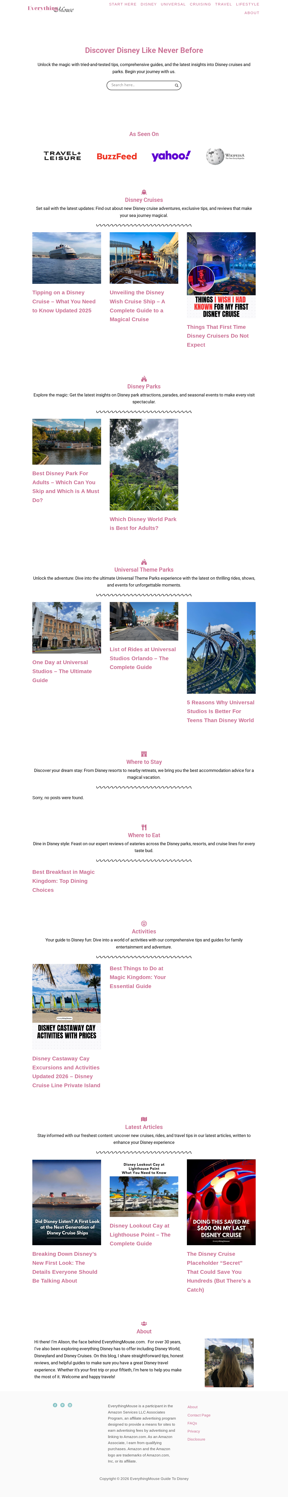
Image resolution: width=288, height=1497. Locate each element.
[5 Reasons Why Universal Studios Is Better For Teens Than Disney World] (221, 648)
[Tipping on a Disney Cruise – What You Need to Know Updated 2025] (66, 258)
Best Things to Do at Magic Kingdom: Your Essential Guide (138, 977)
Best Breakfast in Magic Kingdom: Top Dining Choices (63, 881)
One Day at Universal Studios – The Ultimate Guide (62, 671)
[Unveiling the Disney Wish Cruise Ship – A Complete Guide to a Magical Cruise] (144, 258)
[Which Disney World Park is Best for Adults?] (144, 464)
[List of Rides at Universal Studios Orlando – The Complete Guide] (144, 621)
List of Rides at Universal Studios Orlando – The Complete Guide (143, 658)
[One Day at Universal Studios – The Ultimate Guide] (66, 628)
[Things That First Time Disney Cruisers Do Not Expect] (221, 275)
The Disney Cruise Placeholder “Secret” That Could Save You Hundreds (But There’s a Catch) (219, 1272)
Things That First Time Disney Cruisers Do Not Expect (218, 336)
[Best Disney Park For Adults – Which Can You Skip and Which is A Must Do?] (66, 442)
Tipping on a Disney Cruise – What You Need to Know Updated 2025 (64, 301)
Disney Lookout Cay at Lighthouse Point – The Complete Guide (140, 1235)
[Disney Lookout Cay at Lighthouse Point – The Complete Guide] (144, 1188)
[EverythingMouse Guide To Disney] (54, 8)
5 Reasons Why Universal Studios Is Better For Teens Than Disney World (220, 711)
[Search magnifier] (176, 85)
